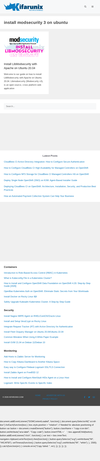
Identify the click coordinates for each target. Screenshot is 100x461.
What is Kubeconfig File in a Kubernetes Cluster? (28, 278)
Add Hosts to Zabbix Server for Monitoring (24, 356)
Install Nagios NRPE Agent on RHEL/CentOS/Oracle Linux (32, 316)
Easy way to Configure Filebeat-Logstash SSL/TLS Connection (34, 367)
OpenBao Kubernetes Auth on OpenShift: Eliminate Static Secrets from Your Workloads (46, 291)
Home (38, 395)
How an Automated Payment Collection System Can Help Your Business (39, 196)
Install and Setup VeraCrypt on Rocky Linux (25, 321)
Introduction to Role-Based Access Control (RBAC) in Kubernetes (36, 273)
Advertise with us (55, 395)
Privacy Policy (50, 399)
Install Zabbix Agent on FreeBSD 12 (21, 372)
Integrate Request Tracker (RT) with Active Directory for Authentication (38, 326)
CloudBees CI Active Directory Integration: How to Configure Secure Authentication (44, 162)
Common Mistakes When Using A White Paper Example (31, 337)
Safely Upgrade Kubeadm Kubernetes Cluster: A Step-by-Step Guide (37, 302)
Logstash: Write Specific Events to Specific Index (28, 383)
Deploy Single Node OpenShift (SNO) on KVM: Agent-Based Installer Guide (40, 180)
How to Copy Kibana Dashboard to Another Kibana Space (32, 362)
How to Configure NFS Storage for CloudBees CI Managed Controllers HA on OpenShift (46, 174)
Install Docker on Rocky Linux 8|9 (20, 296)
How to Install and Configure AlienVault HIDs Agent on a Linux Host (36, 377)
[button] (85, 7)
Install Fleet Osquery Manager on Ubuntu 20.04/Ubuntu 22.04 (33, 332)
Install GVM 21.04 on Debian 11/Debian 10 (24, 342)
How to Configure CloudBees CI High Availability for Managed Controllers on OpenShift (46, 168)
